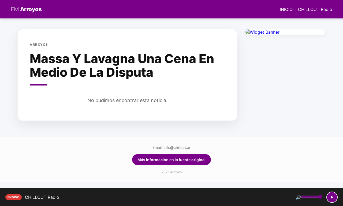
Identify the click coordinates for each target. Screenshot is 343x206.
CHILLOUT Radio (315, 9)
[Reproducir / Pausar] (332, 197)
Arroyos (26, 9)
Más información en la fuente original (171, 159)
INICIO (286, 9)
